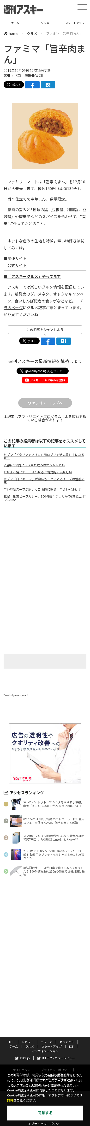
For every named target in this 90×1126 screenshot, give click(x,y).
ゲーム (15, 23)
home (13, 33)
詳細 (10, 1100)
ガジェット (67, 1042)
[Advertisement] (45, 546)
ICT (71, 1046)
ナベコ (16, 75)
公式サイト (17, 265)
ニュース (46, 1042)
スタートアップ (75, 23)
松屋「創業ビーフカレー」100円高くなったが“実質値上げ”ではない (45, 498)
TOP (11, 1042)
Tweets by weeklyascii (16, 695)
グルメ (45, 23)
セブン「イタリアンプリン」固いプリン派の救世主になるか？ (44, 456)
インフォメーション (45, 1051)
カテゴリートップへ (47, 402)
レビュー (27, 1042)
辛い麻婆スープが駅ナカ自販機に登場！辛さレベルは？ (42, 489)
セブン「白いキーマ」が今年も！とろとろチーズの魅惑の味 (44, 480)
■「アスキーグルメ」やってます (32, 276)
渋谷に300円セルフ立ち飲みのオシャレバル (34, 465)
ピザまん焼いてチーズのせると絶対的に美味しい (38, 472)
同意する (45, 1113)
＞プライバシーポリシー (45, 1124)
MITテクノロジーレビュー (58, 1058)
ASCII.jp (25, 1058)
